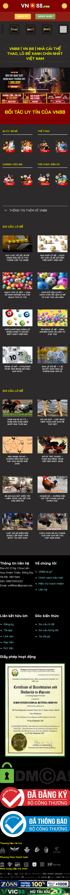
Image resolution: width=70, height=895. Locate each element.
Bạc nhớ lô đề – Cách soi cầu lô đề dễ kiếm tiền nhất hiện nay (52, 257)
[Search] (64, 6)
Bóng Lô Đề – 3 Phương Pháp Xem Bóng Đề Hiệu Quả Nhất (17, 369)
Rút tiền (8, 648)
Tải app (8, 630)
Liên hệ (43, 589)
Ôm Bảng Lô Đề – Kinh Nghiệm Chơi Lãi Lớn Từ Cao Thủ (52, 331)
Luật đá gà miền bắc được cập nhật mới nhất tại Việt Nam (17, 535)
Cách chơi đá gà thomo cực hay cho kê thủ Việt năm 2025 (52, 535)
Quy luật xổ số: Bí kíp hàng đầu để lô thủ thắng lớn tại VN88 (17, 257)
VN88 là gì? (45, 571)
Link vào (8, 636)
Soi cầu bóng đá (48, 630)
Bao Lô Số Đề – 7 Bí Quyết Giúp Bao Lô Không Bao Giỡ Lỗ (52, 369)
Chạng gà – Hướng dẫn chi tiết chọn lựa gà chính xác (52, 498)
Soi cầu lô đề (46, 624)
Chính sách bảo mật (51, 577)
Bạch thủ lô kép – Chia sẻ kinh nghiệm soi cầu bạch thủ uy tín (17, 294)
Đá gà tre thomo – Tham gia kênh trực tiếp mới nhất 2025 (52, 458)
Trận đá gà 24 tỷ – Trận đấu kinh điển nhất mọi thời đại (17, 421)
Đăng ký (9, 624)
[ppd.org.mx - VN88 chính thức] (35, 6)
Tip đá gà (44, 636)
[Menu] (5, 6)
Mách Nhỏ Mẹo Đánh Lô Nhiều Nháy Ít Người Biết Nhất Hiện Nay (17, 331)
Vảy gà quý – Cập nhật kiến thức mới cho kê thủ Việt (52, 421)
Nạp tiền (9, 642)
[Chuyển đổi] (6, 210)
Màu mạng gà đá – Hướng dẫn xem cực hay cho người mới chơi (17, 460)
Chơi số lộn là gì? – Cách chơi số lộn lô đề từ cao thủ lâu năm (53, 294)
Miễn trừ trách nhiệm (51, 583)
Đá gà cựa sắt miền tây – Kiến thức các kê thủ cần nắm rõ (17, 498)
